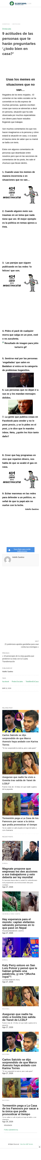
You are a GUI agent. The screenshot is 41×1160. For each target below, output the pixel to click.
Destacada (16, 24)
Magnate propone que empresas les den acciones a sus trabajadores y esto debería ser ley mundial (19, 873)
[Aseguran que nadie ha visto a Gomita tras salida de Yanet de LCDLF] (20, 763)
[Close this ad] (39, 1147)
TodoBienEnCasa (32, 681)
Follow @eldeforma (11, 1130)
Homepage (6, 24)
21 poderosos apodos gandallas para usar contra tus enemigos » (22, 645)
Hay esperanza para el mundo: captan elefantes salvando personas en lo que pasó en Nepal (18, 923)
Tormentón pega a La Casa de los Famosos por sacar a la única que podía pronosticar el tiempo (20, 821)
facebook (5, 681)
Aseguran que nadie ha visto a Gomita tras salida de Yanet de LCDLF (19, 780)
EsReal (5, 863)
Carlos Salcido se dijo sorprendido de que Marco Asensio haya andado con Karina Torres (19, 1064)
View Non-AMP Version (26, 1144)
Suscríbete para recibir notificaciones (22, 550)
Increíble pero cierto (11, 914)
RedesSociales (17, 681)
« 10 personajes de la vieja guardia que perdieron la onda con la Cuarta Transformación (18, 658)
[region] (20, 13)
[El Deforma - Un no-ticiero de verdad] (20, 3)
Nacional (6, 1008)
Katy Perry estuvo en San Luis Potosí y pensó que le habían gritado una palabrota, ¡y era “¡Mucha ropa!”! (19, 971)
